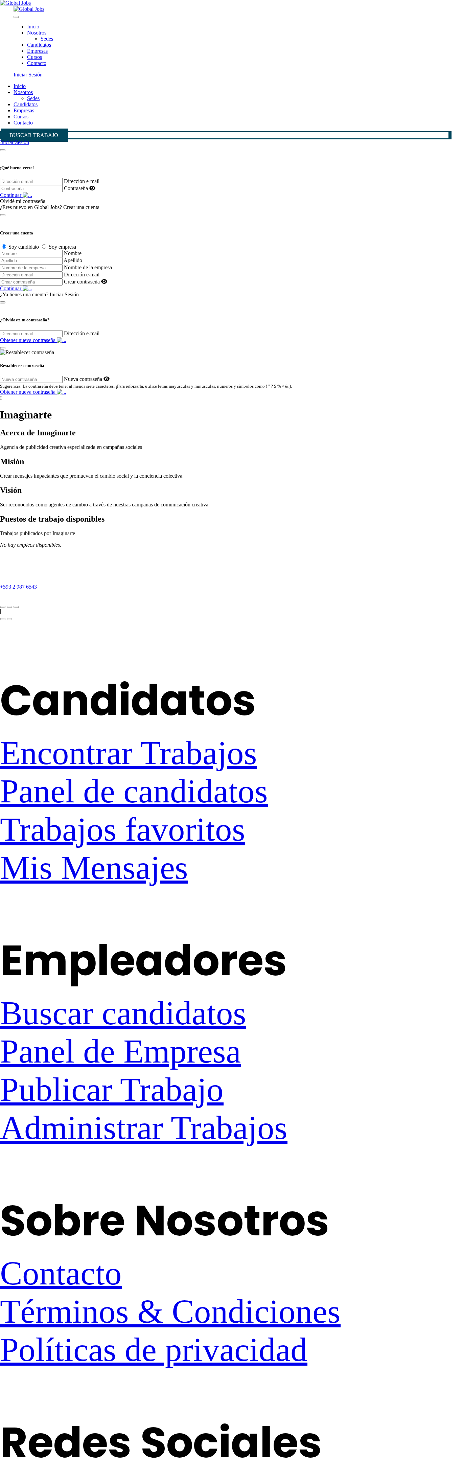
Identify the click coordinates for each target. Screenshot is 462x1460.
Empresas (37, 51)
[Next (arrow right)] (9, 619)
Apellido (73, 260)
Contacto (36, 63)
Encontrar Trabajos (128, 752)
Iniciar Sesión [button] (28, 74)
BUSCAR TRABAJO (33, 135)
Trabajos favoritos (122, 829)
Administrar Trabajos (143, 1127)
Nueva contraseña (83, 379)
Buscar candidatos (123, 1013)
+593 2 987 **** (63, 587)
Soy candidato (23, 247)
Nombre (73, 253)
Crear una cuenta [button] (81, 207)
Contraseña (76, 188)
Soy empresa (62, 247)
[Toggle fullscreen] (9, 607)
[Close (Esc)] (2, 607)
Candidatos (39, 45)
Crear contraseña (82, 281)
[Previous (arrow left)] (2, 619)
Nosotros (36, 33)
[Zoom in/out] (16, 607)
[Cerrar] (2, 150)
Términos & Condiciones (170, 1311)
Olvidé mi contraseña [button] (22, 201)
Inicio (33, 26)
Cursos (34, 57)
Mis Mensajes (94, 867)
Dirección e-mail (81, 181)
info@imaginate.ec (20, 599)
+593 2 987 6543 (19, 587)
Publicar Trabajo (112, 1089)
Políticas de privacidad (153, 1349)
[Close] (16, 17)
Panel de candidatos (134, 791)
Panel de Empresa (120, 1051)
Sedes (47, 39)
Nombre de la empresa (88, 267)
